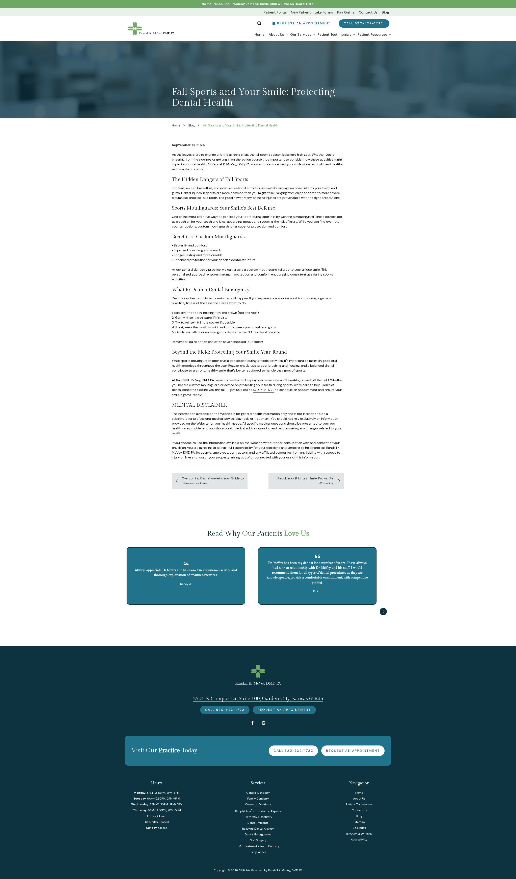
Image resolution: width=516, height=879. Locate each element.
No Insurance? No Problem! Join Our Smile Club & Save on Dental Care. (258, 4)
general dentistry (194, 269)
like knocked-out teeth (200, 198)
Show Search (259, 23)
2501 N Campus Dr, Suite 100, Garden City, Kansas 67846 (258, 699)
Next (383, 611)
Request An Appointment (284, 710)
